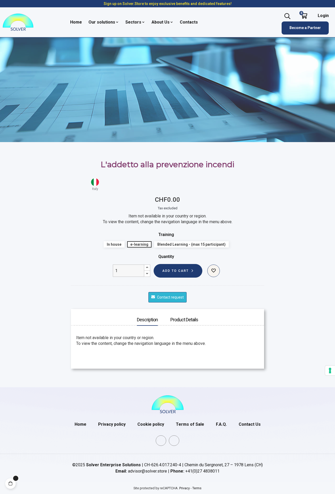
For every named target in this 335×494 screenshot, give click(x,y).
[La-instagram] (174, 440)
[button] (305, 28)
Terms (197, 488)
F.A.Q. (221, 424)
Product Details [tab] (184, 319)
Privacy (184, 488)
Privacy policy (112, 424)
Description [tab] (147, 319)
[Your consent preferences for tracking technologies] (330, 370)
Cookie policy (150, 424)
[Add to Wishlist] (213, 271)
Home (80, 424)
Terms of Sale (190, 424)
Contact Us (250, 424)
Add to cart (175, 271)
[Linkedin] (161, 440)
